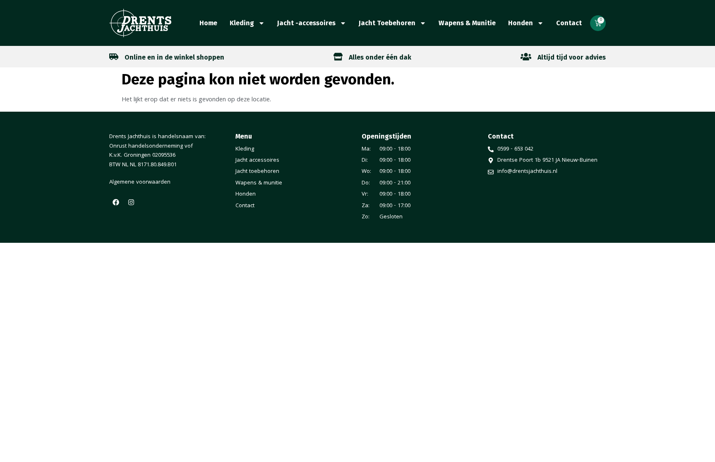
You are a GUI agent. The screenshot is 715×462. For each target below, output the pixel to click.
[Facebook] (115, 202)
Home (208, 23)
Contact (569, 23)
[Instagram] (131, 202)
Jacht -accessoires (306, 23)
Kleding (242, 23)
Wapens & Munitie (467, 23)
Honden (520, 23)
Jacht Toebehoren (387, 23)
